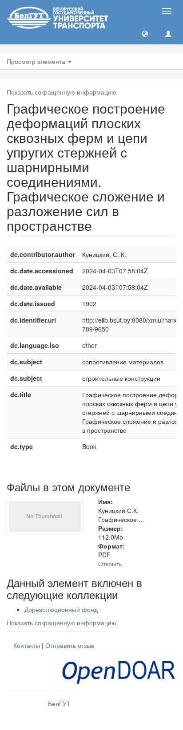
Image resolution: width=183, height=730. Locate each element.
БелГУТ (59, 703)
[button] (145, 33)
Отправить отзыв (69, 645)
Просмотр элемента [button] (37, 61)
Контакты (26, 645)
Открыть (110, 563)
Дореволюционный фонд (61, 609)
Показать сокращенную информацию (61, 91)
